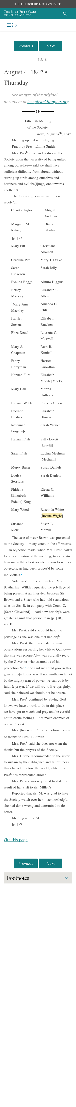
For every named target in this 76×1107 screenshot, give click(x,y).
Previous (25, 46)
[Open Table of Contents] (12, 25)
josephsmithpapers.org (48, 101)
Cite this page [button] (16, 839)
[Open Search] (65, 13)
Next (51, 46)
